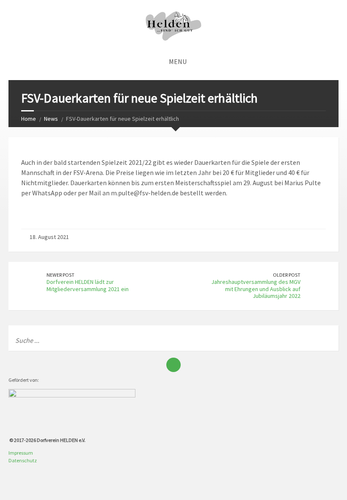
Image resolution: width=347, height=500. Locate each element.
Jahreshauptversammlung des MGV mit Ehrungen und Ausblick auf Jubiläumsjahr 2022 (255, 289)
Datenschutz (22, 460)
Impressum (20, 453)
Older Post (286, 275)
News (51, 118)
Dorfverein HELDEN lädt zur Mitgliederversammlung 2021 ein (88, 285)
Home (28, 118)
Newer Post (60, 275)
